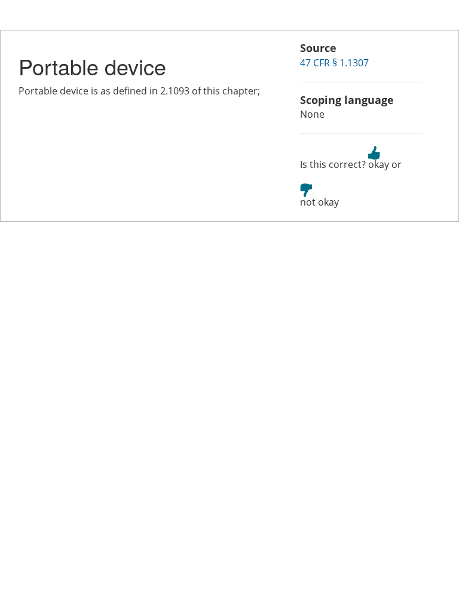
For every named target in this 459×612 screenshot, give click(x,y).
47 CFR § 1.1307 (334, 62)
